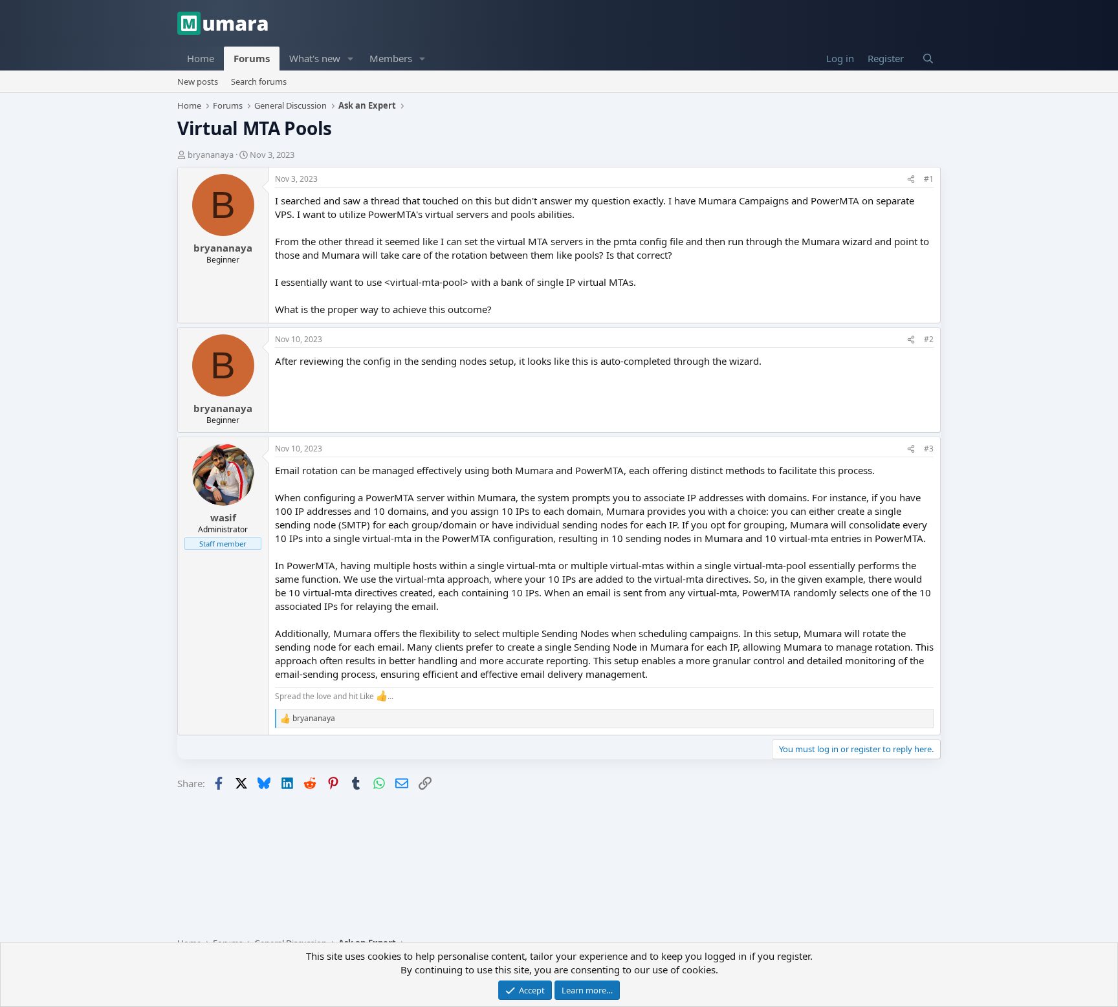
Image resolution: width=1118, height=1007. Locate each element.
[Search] (928, 58)
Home (200, 58)
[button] (351, 58)
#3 (929, 448)
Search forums (259, 81)
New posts (197, 81)
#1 (929, 178)
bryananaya (211, 154)
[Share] (911, 179)
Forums (252, 58)
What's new (314, 58)
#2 (929, 339)
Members (390, 58)
